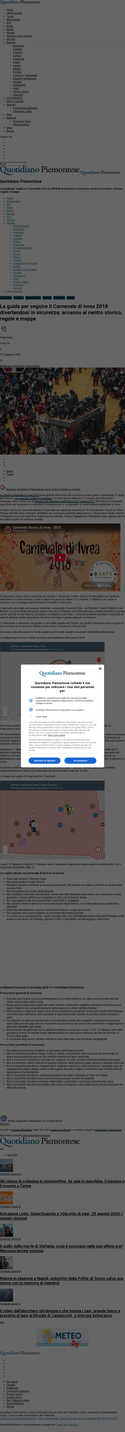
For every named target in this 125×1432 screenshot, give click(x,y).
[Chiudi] (100, 668)
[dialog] (62, 716)
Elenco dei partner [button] (56, 735)
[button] (62, 716)
